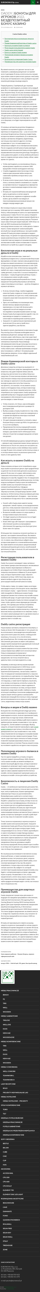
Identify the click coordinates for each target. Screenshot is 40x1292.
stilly (5, 1241)
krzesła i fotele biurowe (12, 1118)
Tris (4, 1046)
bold (5, 1088)
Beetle (6, 1143)
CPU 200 (6, 1177)
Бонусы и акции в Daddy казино (16, 52)
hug (5, 1165)
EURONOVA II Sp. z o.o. (10, 2)
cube (5, 1152)
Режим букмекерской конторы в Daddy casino (20, 43)
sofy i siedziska (7, 1139)
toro (5, 1109)
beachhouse (8, 1203)
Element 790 (8, 1190)
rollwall (7, 1224)
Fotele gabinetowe (11, 1126)
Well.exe (7, 1025)
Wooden (7, 1063)
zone (5, 1250)
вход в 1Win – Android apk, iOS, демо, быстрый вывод (19, 962)
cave (5, 1207)
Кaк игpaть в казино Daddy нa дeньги (17, 45)
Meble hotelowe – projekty (15, 1101)
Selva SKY (7, 1233)
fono (5, 1216)
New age (6, 1033)
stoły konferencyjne (10, 1105)
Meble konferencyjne (11, 1041)
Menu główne (37, 2)
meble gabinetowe (9, 1016)
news (2, 10)
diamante (7, 1211)
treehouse (8, 1245)
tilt (4, 1114)
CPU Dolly (7, 1186)
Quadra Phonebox (11, 1220)
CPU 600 (6, 1182)
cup (4, 1160)
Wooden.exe (8, 1037)
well (5, 1008)
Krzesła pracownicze (13, 1122)
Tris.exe (6, 1020)
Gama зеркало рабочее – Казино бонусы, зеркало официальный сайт (17, 954)
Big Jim (6, 1148)
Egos (5, 1029)
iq (4, 999)
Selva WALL (8, 1237)
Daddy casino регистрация (14, 50)
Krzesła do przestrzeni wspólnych (19, 1131)
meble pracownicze (10, 991)
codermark (19, 27)
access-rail (8, 1173)
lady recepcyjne (8, 1084)
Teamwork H (8, 1080)
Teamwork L (8, 1076)
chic (5, 1156)
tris (4, 1003)
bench (6, 995)
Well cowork (9, 1071)
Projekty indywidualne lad (15, 1093)
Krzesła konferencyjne (13, 1135)
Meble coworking (9, 1067)
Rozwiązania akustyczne (12, 1199)
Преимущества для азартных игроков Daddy (20, 62)
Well (5, 1050)
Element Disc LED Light (13, 1194)
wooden (7, 1012)
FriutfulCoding (10, 1289)
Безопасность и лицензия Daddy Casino (19, 59)
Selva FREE (7, 1228)
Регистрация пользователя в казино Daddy (20, 48)
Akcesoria (5, 1169)
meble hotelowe (8, 1097)
